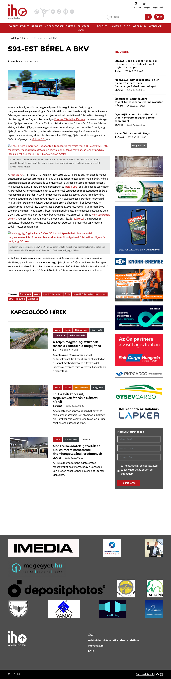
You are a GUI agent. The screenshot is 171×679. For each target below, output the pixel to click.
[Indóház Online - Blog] (53, 11)
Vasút (13, 26)
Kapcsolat (137, 7)
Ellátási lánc (83, 28)
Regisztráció (158, 7)
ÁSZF (91, 635)
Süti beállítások (145, 674)
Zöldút (102, 26)
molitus (20, 299)
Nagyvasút (97, 330)
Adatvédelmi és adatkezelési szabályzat (114, 640)
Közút (24, 26)
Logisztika (60, 335)
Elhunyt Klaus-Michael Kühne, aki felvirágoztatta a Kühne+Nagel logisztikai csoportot (136, 64)
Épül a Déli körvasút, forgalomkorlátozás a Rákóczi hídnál (75, 398)
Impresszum (96, 646)
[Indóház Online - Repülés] (45, 11)
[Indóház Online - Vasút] (36, 11)
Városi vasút (71, 439)
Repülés (36, 26)
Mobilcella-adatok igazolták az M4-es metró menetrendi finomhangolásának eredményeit (77, 450)
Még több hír (139, 145)
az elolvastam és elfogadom (139, 470)
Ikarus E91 (71, 187)
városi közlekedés (83, 294)
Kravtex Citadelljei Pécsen (69, 119)
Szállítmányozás (77, 335)
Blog (127, 26)
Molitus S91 (39, 139)
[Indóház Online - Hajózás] (65, 11)
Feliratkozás (129, 483)
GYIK (91, 651)
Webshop (155, 26)
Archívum (139, 26)
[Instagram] (143, 3)
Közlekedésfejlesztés (60, 26)
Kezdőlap (13, 38)
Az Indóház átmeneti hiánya (132, 133)
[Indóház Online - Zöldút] (59, 11)
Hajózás (115, 26)
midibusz (101, 294)
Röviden (86, 439)
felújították (79, 219)
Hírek (25, 38)
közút (37, 294)
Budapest (25, 294)
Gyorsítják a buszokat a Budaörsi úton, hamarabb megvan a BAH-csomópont (136, 118)
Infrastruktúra (81, 387)
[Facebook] (135, 3)
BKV (67, 294)
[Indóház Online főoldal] (72, 11)
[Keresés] (148, 17)
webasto (33, 299)
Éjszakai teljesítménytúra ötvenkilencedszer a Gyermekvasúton (139, 100)
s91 (11, 299)
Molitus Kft (17, 175)
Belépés (147, 7)
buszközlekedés (52, 294)
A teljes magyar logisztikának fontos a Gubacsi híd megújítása (77, 344)
